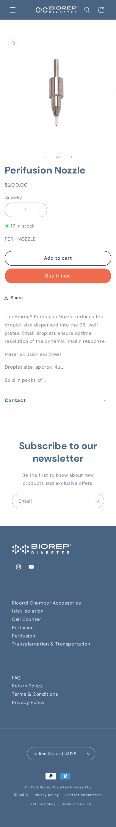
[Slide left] (44, 157)
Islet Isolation (27, 611)
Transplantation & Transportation (51, 644)
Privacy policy (46, 795)
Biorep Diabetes (54, 787)
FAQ (16, 678)
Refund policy (43, 804)
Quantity (13, 198)
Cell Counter (26, 619)
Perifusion (23, 636)
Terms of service (76, 804)
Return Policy (27, 686)
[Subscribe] (97, 501)
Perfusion (23, 627)
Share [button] (17, 298)
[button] (12, 10)
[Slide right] (71, 157)
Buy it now (58, 276)
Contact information (83, 795)
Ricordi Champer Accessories (46, 603)
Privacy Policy (28, 702)
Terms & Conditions (35, 694)
